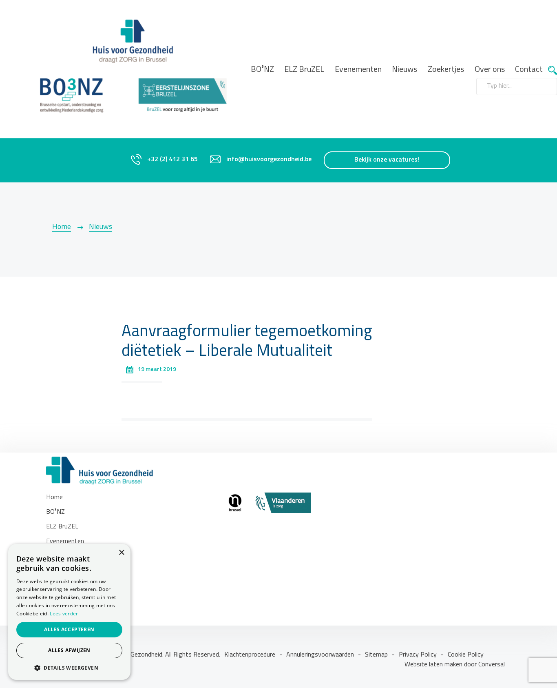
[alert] (69, 612)
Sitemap (376, 655)
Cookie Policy (466, 655)
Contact (529, 70)
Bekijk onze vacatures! (386, 160)
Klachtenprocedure (249, 655)
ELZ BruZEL (304, 70)
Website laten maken (434, 664)
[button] (69, 668)
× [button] (121, 553)
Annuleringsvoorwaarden (320, 655)
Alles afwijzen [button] (69, 650)
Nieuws (404, 70)
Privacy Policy (418, 655)
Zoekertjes (446, 70)
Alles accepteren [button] (69, 629)
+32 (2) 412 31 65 (172, 159)
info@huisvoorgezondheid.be (269, 159)
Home (61, 227)
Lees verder (64, 613)
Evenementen (358, 70)
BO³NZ (262, 70)
